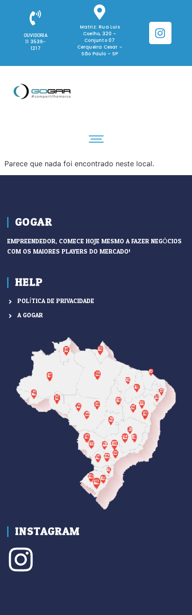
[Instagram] (160, 33)
